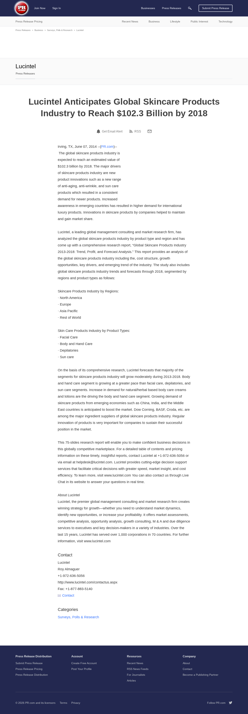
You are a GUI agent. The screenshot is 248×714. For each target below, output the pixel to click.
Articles (131, 680)
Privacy (75, 702)
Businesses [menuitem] (148, 8)
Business (38, 30)
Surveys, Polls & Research (59, 30)
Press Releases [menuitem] (171, 8)
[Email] (149, 131)
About (186, 663)
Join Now (39, 8)
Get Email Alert (112, 131)
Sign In (56, 8)
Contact (68, 595)
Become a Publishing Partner (200, 674)
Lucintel (80, 30)
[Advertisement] (124, 44)
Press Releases (23, 30)
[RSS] (131, 131)
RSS (137, 131)
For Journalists (136, 674)
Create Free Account (84, 663)
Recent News (135, 663)
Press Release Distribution (32, 674)
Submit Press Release (215, 8)
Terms (63, 702)
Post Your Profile (81, 668)
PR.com (107, 147)
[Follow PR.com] (229, 703)
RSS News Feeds (137, 668)
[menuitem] (190, 8)
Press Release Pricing (29, 668)
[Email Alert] (99, 131)
